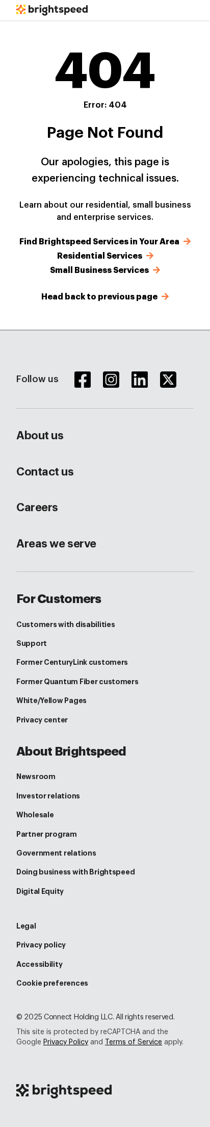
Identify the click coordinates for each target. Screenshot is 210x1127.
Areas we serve (56, 543)
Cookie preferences (52, 983)
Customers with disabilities (65, 624)
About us (39, 435)
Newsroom (36, 776)
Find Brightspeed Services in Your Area (100, 242)
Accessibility (39, 964)
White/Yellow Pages (51, 700)
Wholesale (35, 814)
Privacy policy (41, 944)
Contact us (45, 472)
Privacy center (42, 719)
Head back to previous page (100, 297)
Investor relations (48, 795)
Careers (37, 507)
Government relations (56, 853)
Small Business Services (100, 270)
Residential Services (100, 256)
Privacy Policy (65, 1042)
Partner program (46, 834)
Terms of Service (133, 1042)
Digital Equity (40, 891)
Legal (26, 926)
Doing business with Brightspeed (75, 871)
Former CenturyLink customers (72, 662)
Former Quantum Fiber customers (77, 681)
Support (31, 643)
